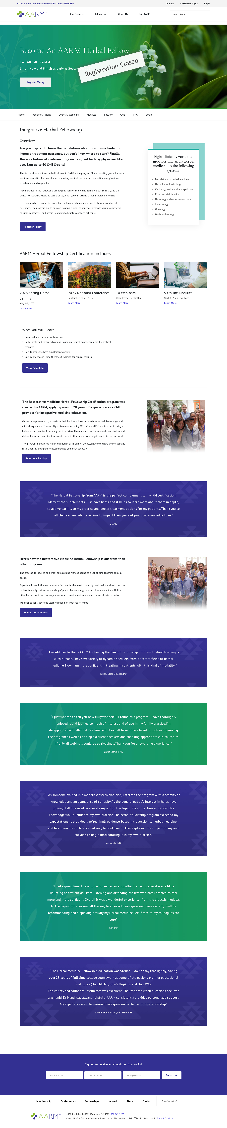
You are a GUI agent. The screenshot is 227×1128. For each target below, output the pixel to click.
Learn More (26, 308)
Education (101, 14)
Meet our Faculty (36, 458)
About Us (122, 14)
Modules (91, 114)
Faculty (108, 114)
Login (207, 3)
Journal (113, 1101)
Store (129, 1101)
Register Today (35, 82)
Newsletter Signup (189, 3)
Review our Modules (36, 612)
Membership (43, 1101)
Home (21, 114)
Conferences (77, 14)
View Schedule (35, 368)
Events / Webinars (69, 114)
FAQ (135, 114)
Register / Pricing (41, 114)
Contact (170, 3)
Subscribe (171, 1075)
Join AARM (144, 14)
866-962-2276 (117, 1114)
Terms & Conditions (165, 1118)
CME (122, 114)
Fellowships (92, 1101)
